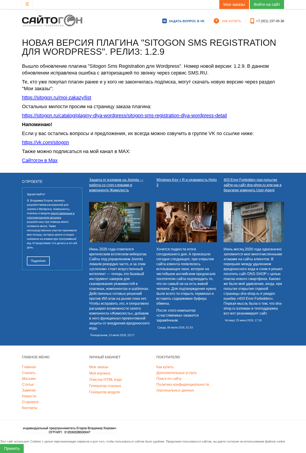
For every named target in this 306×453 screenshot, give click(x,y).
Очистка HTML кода (105, 379)
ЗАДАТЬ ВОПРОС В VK (187, 21)
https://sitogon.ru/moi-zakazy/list (56, 97)
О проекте (30, 402)
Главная (29, 367)
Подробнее (38, 261)
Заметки (29, 390)
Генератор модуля (104, 392)
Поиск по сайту (168, 379)
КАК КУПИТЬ (231, 21)
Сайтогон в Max (40, 160)
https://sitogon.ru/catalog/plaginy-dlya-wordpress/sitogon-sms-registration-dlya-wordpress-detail (124, 115)
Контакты (29, 408)
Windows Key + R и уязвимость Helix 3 (186, 182)
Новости (29, 396)
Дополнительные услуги (176, 373)
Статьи (28, 384)
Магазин (29, 379)
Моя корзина (99, 373)
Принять (12, 448)
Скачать (28, 373)
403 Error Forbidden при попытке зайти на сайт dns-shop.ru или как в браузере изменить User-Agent (253, 185)
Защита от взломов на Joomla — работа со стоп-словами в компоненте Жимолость (116, 185)
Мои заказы (234, 4)
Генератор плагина (105, 386)
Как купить (165, 367)
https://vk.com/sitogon (45, 142)
